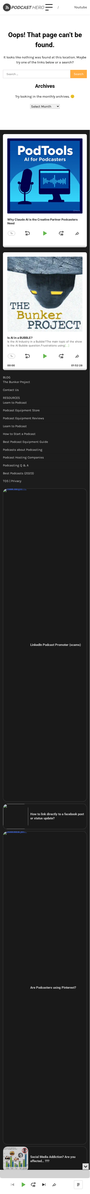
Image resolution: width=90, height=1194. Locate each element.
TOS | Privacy (12, 481)
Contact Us (11, 390)
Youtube (80, 7)
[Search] (64, 7)
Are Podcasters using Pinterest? (53, 987)
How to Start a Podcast (19, 434)
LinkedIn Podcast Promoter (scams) (55, 645)
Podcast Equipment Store (21, 410)
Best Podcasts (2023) (18, 473)
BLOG (6, 377)
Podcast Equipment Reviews (23, 418)
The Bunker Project (16, 382)
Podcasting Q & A (16, 465)
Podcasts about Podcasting (22, 450)
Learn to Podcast (15, 402)
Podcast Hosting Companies (23, 457)
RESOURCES (11, 398)
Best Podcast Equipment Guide (25, 442)
